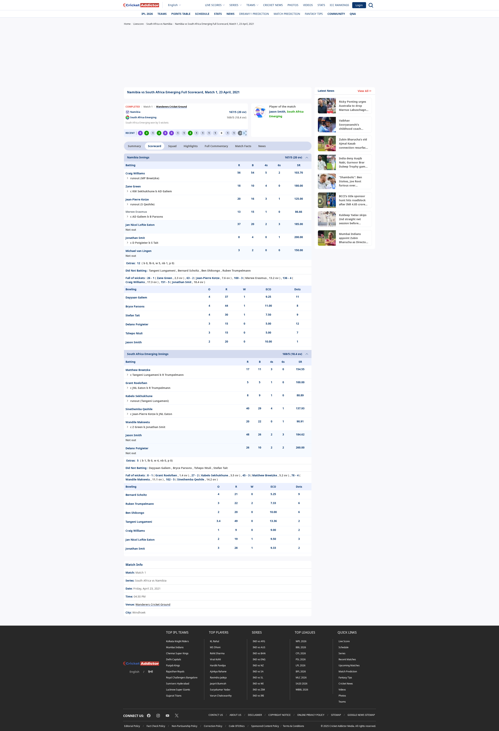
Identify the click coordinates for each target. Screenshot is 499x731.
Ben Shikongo (135, 513)
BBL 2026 (301, 647)
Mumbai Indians (175, 647)
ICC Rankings (339, 5)
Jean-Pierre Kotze (137, 199)
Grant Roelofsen (136, 383)
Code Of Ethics (237, 726)
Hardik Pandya (218, 665)
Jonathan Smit (135, 238)
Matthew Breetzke (138, 370)
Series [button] (233, 5)
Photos (293, 5)
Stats (321, 5)
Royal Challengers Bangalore (181, 677)
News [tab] (262, 146)
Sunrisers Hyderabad (177, 683)
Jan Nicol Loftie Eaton (140, 225)
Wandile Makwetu (138, 422)
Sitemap (336, 715)
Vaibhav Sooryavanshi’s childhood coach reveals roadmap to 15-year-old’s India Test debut (352, 125)
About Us (235, 715)
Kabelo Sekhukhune (139, 396)
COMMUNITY (336, 14)
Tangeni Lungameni (139, 522)
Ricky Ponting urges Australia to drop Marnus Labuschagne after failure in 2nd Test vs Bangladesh (353, 106)
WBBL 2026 (302, 689)
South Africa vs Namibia (150, 580)
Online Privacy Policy (310, 715)
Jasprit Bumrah (218, 683)
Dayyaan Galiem (136, 297)
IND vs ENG (259, 659)
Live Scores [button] (213, 5)
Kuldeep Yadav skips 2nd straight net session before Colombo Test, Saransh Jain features (353, 219)
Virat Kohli (215, 659)
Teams (162, 14)
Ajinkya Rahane (218, 671)
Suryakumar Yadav (220, 689)
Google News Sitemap (361, 715)
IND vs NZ (258, 665)
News (230, 14)
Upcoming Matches (349, 665)
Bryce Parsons (135, 306)
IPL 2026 (147, 14)
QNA (353, 14)
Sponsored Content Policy (265, 726)
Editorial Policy (132, 726)
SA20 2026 (301, 683)
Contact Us (216, 715)
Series (342, 653)
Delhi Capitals (173, 659)
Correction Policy (213, 726)
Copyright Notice (279, 715)
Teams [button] (250, 5)
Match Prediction (287, 14)
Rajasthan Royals (175, 671)
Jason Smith (277, 111)
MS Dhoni (215, 647)
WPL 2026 (301, 641)
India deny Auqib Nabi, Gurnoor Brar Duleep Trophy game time (353, 162)
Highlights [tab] (191, 146)
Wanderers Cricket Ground (171, 106)
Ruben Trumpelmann (140, 504)
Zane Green (133, 186)
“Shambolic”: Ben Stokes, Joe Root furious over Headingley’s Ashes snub (352, 181)
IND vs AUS (259, 647)
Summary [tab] (134, 146)
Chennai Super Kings (177, 653)
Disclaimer (255, 715)
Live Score (344, 641)
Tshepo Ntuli (134, 333)
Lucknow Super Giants (178, 689)
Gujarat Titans (173, 695)
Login (359, 5)
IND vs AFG (259, 641)
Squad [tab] (172, 146)
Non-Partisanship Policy (184, 726)
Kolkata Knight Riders (177, 641)
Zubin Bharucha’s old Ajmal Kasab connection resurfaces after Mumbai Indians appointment (354, 144)
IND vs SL (258, 677)
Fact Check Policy (156, 726)
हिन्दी (150, 672)
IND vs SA (258, 671)
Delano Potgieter (137, 324)
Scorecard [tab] (154, 146)
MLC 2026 (301, 677)
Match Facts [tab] (243, 146)
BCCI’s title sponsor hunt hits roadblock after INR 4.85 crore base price (352, 200)
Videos (308, 5)
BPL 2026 (301, 671)
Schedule (202, 14)
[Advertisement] (249, 57)
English (173, 5)
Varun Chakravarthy (221, 695)
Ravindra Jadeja (218, 677)
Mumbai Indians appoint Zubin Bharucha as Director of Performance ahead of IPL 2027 (353, 238)
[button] (244, 133)
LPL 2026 (300, 665)
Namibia (135, 112)
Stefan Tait (133, 315)
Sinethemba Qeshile (139, 409)
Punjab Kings (173, 665)
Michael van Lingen (138, 251)
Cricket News (273, 5)
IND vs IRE (258, 695)
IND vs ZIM (259, 689)
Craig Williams (135, 173)
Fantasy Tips (314, 14)
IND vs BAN (259, 653)
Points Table (180, 14)
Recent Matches (347, 659)
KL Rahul (214, 641)
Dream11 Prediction (254, 14)
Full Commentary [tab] (216, 146)
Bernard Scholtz (136, 495)
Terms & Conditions (293, 726)
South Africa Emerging (143, 117)
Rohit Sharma (217, 653)
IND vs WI (258, 683)
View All (363, 91)
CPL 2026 (301, 653)
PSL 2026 (301, 659)
